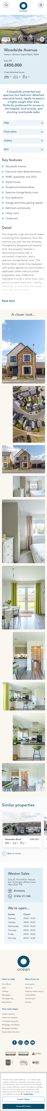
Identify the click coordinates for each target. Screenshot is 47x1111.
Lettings (5, 991)
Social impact (30, 998)
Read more (8, 301)
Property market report (34, 991)
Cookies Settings (23, 1099)
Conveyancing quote (10, 1021)
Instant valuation (8, 1014)
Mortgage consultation (11, 1025)
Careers (28, 1002)
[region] (23, 1092)
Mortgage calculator (10, 1028)
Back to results (14, 854)
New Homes (7, 1002)
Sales (4, 988)
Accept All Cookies (23, 1106)
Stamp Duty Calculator (11, 1032)
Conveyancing (7, 998)
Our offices (6, 984)
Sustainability (30, 995)
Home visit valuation (10, 1018)
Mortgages (6, 995)
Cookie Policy (28, 1094)
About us (28, 988)
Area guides (30, 984)
